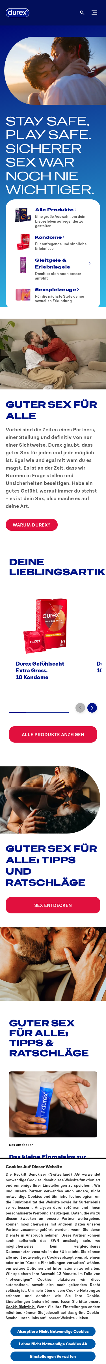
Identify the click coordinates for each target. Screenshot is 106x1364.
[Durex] (17, 12)
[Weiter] (92, 708)
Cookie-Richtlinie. (21, 1307)
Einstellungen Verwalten (53, 1356)
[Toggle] (94, 13)
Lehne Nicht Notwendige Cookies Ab (53, 1343)
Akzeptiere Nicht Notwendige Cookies (53, 1331)
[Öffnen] (82, 13)
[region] (53, 1261)
